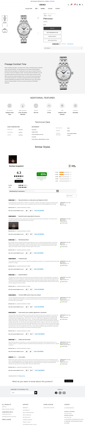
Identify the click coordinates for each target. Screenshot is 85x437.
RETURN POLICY (27, 417)
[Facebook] (56, 393)
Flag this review (39, 210)
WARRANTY (25, 407)
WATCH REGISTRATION (28, 412)
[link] (29, 8)
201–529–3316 (67, 417)
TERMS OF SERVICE (27, 419)
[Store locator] (77, 4)
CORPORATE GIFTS (6, 414)
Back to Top (22, 376)
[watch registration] (80, 4)
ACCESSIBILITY (26, 410)
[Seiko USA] (42, 4)
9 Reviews (64, 43)
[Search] (68, 5)
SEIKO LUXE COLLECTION (8, 409)
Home (44, 13)
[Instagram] (60, 393)
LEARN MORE (51, 1)
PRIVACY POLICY (27, 422)
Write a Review (70, 43)
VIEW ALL (4, 406)
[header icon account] (82, 5)
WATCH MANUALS (27, 415)
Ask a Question (68, 381)
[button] (38, 18)
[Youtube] (64, 393)
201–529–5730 (67, 413)
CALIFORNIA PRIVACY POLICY (30, 424)
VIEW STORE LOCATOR (48, 407)
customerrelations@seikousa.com (73, 419)
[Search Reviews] (57, 191)
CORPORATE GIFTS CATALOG (9, 416)
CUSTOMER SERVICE (69, 407)
